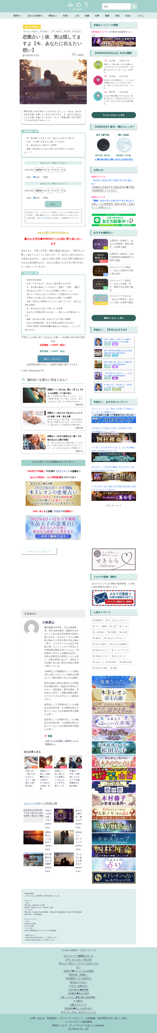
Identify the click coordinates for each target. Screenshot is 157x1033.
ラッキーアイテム (121, 650)
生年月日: (29, 169)
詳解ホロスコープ (78, 1004)
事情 (115, 668)
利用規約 (52, 1018)
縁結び (98, 638)
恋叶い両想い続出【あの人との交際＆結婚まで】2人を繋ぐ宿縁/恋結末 (118, 363)
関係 (68, 31)
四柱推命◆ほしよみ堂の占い (78, 1008)
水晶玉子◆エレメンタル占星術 (78, 970)
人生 (77, 15)
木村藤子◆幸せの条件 (78, 993)
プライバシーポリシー (71, 1018)
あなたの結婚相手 (119, 644)
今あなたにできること (116, 638)
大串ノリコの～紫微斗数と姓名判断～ (78, 997)
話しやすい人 (119, 656)
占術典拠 (90, 1018)
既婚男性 (99, 620)
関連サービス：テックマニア (68, 1025)
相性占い (52, 15)
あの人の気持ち (35, 15)
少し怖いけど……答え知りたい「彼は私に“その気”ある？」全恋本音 (118, 385)
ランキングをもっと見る (114, 115)
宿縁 (115, 344)
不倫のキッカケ (101, 656)
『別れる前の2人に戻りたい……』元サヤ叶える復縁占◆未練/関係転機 (118, 374)
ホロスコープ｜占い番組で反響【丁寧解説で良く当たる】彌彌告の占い (113, 410)
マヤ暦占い (78, 1000)
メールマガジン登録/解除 (78, 1021)
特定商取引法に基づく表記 (112, 1018)
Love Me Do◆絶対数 (78, 989)
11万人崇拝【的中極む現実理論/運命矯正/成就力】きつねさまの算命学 (114, 488)
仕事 (97, 15)
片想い (66, 15)
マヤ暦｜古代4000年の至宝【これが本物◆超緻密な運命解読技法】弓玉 (113, 449)
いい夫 (125, 626)
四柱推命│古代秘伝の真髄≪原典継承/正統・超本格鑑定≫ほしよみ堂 (113, 429)
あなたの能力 (100, 644)
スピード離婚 (100, 626)
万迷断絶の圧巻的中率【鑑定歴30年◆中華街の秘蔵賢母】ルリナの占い (113, 188)
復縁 (107, 15)
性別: (29, 177)
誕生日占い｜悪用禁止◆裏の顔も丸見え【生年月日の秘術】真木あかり (113, 468)
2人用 (107, 344)
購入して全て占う (53, 358)
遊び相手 (112, 662)
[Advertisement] (53, 579)
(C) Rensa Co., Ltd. (78, 1028)
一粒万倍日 (100, 632)
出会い (128, 15)
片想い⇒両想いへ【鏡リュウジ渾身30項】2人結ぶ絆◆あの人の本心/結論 (117, 340)
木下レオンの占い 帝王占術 (78, 959)
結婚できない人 (101, 650)
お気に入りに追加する (39, 551)
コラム (140, 15)
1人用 (107, 355)
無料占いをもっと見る (114, 317)
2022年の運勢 (101, 668)
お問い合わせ (37, 1018)
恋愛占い (46, 31)
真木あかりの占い (78, 982)
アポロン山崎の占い (78, 985)
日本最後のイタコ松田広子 (78, 978)
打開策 (113, 632)
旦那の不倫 (126, 662)
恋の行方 (116, 389)
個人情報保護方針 (46, 218)
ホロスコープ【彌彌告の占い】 (78, 955)
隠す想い (78, 31)
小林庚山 (58, 31)
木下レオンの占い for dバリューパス (78, 1012)
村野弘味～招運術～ (78, 974)
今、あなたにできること (119, 620)
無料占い (17, 15)
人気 (114, 626)
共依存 (125, 632)
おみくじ (99, 662)
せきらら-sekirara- (95, 1025)
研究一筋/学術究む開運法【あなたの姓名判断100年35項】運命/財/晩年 (118, 351)
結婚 (87, 15)
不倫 (117, 15)
